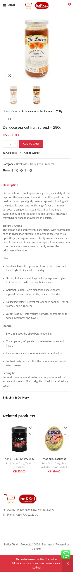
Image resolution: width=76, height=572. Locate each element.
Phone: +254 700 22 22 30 (22, 515)
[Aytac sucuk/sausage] (54, 439)
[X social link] (16, 170)
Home (6, 111)
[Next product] (14, 119)
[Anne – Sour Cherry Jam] (19, 439)
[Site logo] (36, 5)
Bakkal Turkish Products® (18, 544)
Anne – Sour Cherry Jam (19, 458)
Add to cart (31, 144)
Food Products (45, 164)
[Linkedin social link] (26, 170)
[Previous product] (5, 119)
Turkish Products (59, 467)
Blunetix (36, 549)
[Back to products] (9, 119)
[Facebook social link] (12, 170)
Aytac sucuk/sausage (54, 458)
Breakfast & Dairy (26, 164)
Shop (15, 111)
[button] (30, 434)
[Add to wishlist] (30, 427)
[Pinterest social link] (21, 170)
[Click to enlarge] (10, 75)
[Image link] (21, 499)
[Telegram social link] (30, 170)
